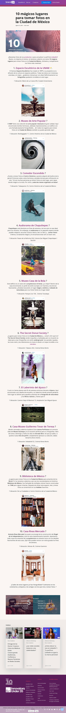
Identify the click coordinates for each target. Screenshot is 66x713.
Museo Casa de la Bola (33, 280)
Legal (39, 698)
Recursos (51, 695)
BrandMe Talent (29, 696)
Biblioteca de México (33, 476)
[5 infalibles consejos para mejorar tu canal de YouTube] (19, 604)
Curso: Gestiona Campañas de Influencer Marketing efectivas (54, 685)
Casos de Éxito (41, 687)
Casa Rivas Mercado (34, 531)
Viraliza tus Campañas (30, 692)
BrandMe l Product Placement (30, 699)
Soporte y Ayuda (52, 697)
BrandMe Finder (29, 684)
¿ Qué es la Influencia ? (54, 688)
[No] (64, 709)
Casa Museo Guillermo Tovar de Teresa (33, 426)
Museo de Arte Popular (33, 120)
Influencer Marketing (31, 640)
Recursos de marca (42, 700)
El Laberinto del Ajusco (33, 387)
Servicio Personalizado (30, 690)
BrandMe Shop (29, 694)
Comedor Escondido (33, 173)
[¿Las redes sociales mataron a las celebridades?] (32, 647)
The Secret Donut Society (33, 333)
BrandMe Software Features (30, 687)
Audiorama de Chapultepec (33, 225)
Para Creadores (11, 640)
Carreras (39, 693)
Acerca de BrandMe (42, 683)
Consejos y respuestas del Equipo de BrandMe (54, 700)
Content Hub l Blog (53, 693)
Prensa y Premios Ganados (41, 690)
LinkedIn (54, 57)
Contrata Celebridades (30, 702)
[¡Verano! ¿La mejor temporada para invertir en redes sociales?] (46, 604)
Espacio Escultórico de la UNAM (32, 68)
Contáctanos (40, 696)
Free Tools (51, 691)
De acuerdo (31, 711)
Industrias (40, 685)
